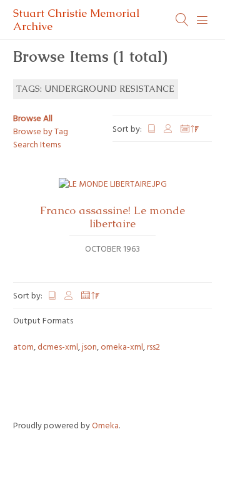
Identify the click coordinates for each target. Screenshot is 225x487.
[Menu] (202, 20)
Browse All (32, 119)
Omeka (105, 426)
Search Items (37, 145)
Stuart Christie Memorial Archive (76, 19)
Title (152, 128)
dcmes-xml (58, 347)
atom (23, 347)
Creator (169, 128)
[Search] (182, 20)
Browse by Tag (40, 132)
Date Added (190, 128)
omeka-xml (122, 347)
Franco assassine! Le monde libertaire (112, 217)
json (89, 347)
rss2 (153, 347)
